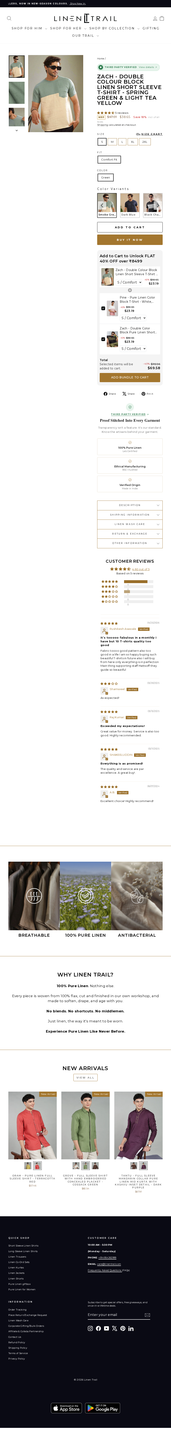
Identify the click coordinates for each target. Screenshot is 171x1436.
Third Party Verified (128, 414)
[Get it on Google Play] (102, 1408)
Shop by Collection (112, 28)
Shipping (102, 124)
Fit (99, 152)
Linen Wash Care (130, 524)
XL (133, 141)
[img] (109, 623)
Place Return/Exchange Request (27, 1315)
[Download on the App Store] (66, 1408)
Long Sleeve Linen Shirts (23, 1251)
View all (86, 1077)
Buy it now (130, 239)
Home (100, 58)
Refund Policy (16, 1342)
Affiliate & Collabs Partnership (26, 1331)
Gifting (151, 28)
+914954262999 (107, 1257)
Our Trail (84, 36)
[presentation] (102, 205)
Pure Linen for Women (22, 1289)
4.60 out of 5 (141, 569)
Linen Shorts (16, 1278)
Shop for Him (28, 28)
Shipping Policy (17, 1347)
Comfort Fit (109, 159)
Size (130, 134)
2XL (144, 141)
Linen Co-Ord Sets (19, 1262)
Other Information (129, 543)
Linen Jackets (16, 1273)
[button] (106, 112)
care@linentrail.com (109, 1264)
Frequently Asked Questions (105, 1270)
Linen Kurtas (16, 1267)
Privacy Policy (16, 1358)
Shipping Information (130, 514)
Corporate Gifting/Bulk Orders (26, 1325)
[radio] (107, 205)
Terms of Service (18, 1353)
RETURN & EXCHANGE (129, 533)
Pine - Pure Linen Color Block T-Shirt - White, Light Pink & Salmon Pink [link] (137, 300)
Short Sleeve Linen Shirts (23, 1245)
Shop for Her (66, 28)
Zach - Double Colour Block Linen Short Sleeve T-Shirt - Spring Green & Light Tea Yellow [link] (136, 272)
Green (105, 177)
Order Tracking (17, 1309)
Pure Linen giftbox (19, 1284)
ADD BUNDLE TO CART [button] (130, 377)
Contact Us (14, 1337)
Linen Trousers (17, 1256)
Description (130, 505)
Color (102, 170)
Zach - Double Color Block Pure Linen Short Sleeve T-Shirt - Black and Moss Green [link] (139, 330)
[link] (107, 277)
